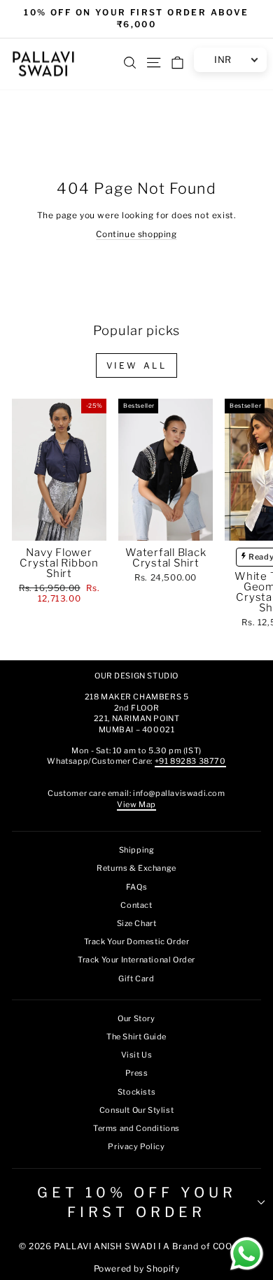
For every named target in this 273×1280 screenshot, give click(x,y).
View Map (136, 804)
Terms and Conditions (136, 1128)
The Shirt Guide (136, 1036)
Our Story (136, 1018)
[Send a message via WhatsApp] (246, 1254)
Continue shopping (136, 234)
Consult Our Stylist (136, 1110)
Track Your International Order (136, 960)
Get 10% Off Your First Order (137, 1202)
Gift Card (136, 978)
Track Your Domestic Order (137, 941)
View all (136, 365)
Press (136, 1073)
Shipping (137, 850)
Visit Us (137, 1055)
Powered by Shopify (137, 1268)
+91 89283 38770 (190, 761)
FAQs (136, 887)
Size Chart (137, 923)
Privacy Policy (136, 1146)
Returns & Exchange (136, 868)
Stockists (136, 1092)
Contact (136, 905)
